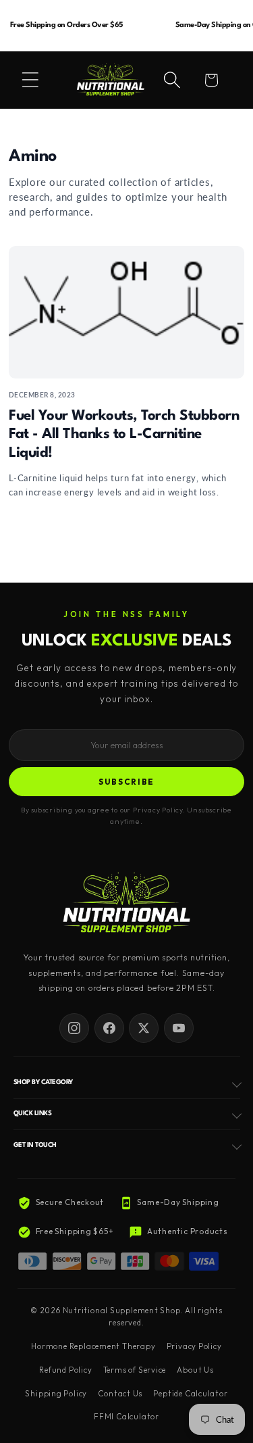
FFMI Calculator (126, 1416)
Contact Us (120, 1393)
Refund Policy (65, 1370)
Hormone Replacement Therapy (93, 1346)
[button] (30, 80)
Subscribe (126, 782)
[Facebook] (109, 1028)
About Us (195, 1370)
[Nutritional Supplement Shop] (126, 904)
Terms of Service (134, 1370)
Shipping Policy (56, 1393)
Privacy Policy (194, 1346)
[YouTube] (179, 1028)
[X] (144, 1028)
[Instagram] (74, 1028)
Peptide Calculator (190, 1393)
